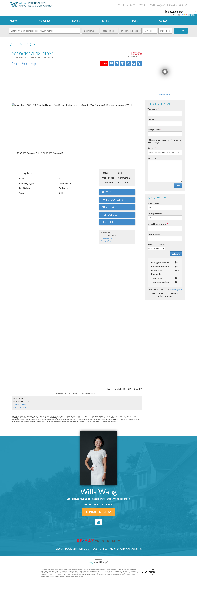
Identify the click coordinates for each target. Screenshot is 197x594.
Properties (44, 20)
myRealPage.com (176, 290)
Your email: (152, 119)
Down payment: (155, 214)
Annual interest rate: (157, 224)
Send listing (108, 207)
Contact (163, 20)
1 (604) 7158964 (106, 238)
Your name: (152, 109)
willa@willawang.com (168, 5)
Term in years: (154, 234)
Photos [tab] (25, 63)
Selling (105, 20)
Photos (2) (107, 192)
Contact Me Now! (98, 512)
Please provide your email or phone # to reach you (164, 141)
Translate (192, 14)
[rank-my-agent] (98, 522)
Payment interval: (156, 245)
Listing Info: (25, 173)
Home (13, 20)
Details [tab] (15, 63)
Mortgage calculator (118, 215)
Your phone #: (154, 130)
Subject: (151, 148)
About (134, 20)
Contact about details (112, 199)
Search (181, 30)
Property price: (154, 203)
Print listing (108, 222)
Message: (152, 158)
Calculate (176, 254)
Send (178, 185)
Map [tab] (33, 63)
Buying (76, 20)
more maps (164, 94)
